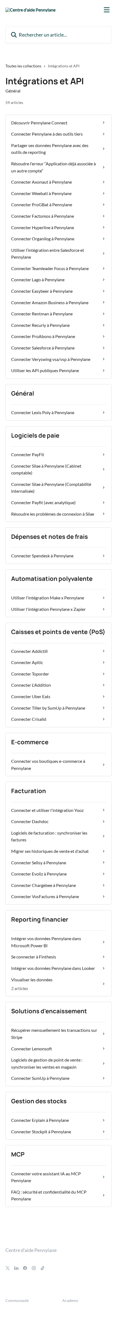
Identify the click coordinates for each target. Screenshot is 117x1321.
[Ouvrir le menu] (107, 10)
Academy (70, 1300)
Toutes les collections (23, 66)
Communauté (17, 1300)
